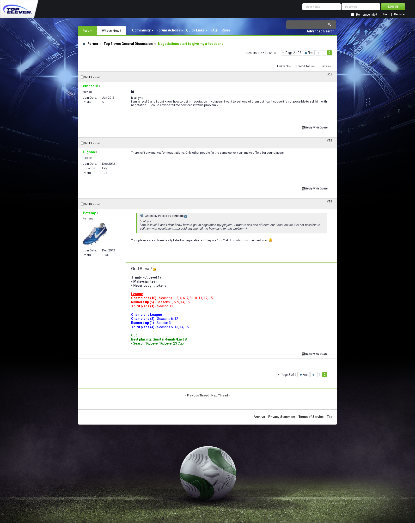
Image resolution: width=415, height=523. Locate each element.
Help (386, 14)
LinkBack (283, 66)
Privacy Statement (281, 417)
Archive (259, 417)
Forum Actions (168, 30)
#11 (329, 74)
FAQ (214, 30)
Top (329, 417)
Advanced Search (321, 31)
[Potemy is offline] (95, 234)
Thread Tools (304, 66)
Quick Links (195, 30)
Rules (226, 30)
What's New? (111, 30)
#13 (329, 201)
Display (324, 66)
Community (141, 30)
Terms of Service (311, 417)
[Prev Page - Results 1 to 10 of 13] (318, 52)
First (310, 53)
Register (399, 14)
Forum (87, 30)
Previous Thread (198, 395)
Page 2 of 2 (293, 53)
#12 (329, 140)
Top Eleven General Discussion (128, 44)
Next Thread (219, 395)
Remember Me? (366, 14)
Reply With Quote (316, 127)
